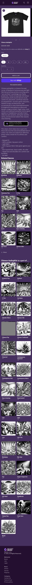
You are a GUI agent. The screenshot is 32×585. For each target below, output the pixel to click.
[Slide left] (12, 40)
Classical (4, 357)
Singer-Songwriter (22, 477)
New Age (19, 457)
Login (6, 563)
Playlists (6, 572)
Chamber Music (6, 318)
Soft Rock (4, 496)
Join (5, 561)
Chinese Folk (20, 318)
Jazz (3, 437)
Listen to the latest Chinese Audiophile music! (15, 123)
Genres (6, 570)
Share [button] (5, 252)
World (3, 536)
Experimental (21, 398)
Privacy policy (8, 582)
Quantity (3, 66)
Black (5, 55)
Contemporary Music (23, 378)
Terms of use (8, 580)
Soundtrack (20, 496)
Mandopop (5, 457)
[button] (3, 3)
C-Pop (4, 298)
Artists (6, 568)
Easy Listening (6, 398)
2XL (25, 62)
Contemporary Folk (7, 378)
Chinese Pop (5, 337)
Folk (3, 418)
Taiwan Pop (5, 516)
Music (6, 559)
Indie (18, 418)
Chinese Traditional (22, 337)
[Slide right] (20, 40)
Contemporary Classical (21, 358)
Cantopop (20, 298)
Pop (3, 477)
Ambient (19, 278)
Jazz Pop (19, 437)
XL (19, 62)
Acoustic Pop (5, 278)
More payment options (16, 84)
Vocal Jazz (20, 516)
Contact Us (7, 578)
